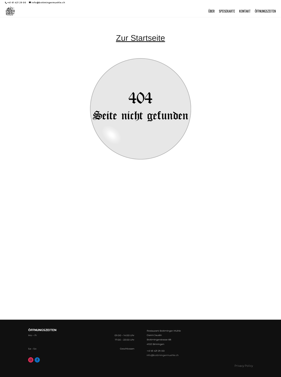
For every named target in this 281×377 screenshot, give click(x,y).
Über (211, 12)
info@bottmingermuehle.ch (163, 355)
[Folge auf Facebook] (37, 359)
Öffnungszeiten (265, 12)
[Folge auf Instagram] (30, 359)
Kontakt (245, 12)
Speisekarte (227, 12)
